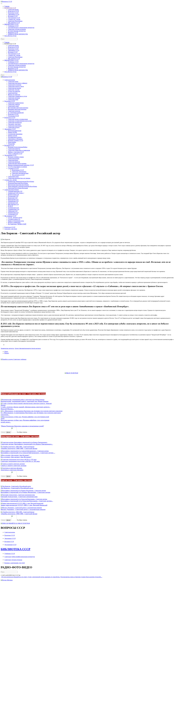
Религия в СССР (13, 114)
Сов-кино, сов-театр (14, 124)
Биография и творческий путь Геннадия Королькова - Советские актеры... (27, 501)
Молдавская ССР (13, 204)
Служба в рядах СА (14, 219)
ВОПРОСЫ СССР (10, 8)
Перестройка (12, 142)
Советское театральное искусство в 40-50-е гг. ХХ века (20, 461)
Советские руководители (16, 103)
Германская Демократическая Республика (21, 181)
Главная (6, 6)
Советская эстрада (13, 127)
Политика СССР (13, 13)
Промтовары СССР (18, 170)
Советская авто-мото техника (17, 163)
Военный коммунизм (14, 130)
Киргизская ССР (13, 199)
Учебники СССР (13, 26)
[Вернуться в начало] (6, 1)
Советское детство (14, 89)
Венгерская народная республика (18, 185)
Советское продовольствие (20, 173)
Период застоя (12, 135)
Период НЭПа (12, 132)
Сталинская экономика (15, 134)
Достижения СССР (14, 17)
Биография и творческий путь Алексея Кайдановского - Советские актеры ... (28, 453)
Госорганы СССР (13, 116)
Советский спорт (13, 176)
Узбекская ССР (12, 211)
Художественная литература (17, 31)
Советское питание (14, 98)
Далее (8, 432)
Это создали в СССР (18, 175)
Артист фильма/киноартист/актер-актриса (28, 348)
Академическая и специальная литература (21, 27)
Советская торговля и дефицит (17, 83)
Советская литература (15, 122)
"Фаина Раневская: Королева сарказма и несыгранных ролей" (22, 426)
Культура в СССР (13, 11)
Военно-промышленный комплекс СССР (21, 165)
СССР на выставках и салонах (17, 166)
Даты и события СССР (15, 153)
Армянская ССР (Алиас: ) (16, 193)
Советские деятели (14, 104)
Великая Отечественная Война (17, 147)
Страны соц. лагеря (14, 19)
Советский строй (13, 106)
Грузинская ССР (13, 196)
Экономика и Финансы (15, 139)
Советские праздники (15, 125)
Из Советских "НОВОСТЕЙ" (17, 224)
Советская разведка (14, 148)
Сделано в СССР (13, 168)
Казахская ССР (12, 198)
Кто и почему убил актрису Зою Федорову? (16, 457)
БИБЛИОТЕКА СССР (11, 24)
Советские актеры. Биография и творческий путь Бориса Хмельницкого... (27, 444)
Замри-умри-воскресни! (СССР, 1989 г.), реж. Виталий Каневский (24, 505)
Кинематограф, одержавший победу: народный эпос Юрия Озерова (24, 401)
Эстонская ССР (13, 214)
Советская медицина (14, 88)
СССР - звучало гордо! (15, 217)
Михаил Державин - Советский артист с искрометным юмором (23, 509)
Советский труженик (14, 85)
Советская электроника (19, 171)
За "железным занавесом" (16, 112)
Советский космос (13, 158)
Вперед (6, 353)
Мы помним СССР (14, 22)
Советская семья (13, 99)
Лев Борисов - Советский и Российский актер (17, 488)
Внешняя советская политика (17, 109)
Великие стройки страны (16, 157)
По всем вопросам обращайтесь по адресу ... (51, 577)
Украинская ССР (13, 212)
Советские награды (14, 111)
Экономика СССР (13, 14)
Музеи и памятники (14, 222)
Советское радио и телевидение (18, 119)
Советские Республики (15, 21)
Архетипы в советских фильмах (12, 470)
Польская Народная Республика (18, 183)
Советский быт (13, 93)
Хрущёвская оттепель (15, 137)
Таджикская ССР (13, 207)
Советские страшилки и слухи (17, 96)
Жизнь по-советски (14, 94)
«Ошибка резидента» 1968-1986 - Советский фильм (19, 448)
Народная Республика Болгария (18, 188)
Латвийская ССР (13, 201)
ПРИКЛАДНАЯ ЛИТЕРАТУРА (18, 34)
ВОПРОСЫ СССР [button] (10, 44)
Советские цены (13, 81)
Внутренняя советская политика (18, 107)
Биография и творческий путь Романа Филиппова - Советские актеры (25, 492)
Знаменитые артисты (7, 348)
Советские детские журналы (17, 29)
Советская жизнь (13, 9)
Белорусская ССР (13, 194)
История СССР (13, 16)
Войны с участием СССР (16, 152)
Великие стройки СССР (15, 140)
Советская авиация (14, 162)
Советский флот (13, 160)
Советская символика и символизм (19, 150)
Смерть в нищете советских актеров (13, 465)
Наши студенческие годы (16, 221)
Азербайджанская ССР (15, 191)
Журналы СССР (13, 32)
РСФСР (10, 206)
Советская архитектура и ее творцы (19, 178)
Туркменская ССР (13, 209)
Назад (6, 351)
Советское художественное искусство (19, 121)
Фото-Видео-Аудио (10, 36)
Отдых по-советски (14, 91)
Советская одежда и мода (16, 86)
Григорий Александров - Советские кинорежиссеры (19, 497)
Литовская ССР (13, 203)
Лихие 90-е (11, 144)
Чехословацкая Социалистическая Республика (22, 186)
